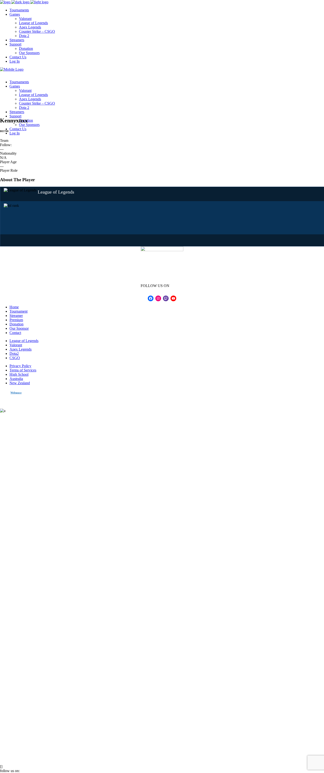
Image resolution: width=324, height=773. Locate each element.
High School (18, 374)
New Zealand (19, 383)
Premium (16, 320)
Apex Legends (20, 349)
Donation (16, 324)
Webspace (16, 392)
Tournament (18, 311)
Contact (15, 333)
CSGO (14, 358)
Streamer (16, 316)
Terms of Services (22, 370)
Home (14, 307)
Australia (16, 379)
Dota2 (14, 354)
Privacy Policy (20, 366)
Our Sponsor (19, 328)
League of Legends (23, 341)
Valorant (15, 345)
